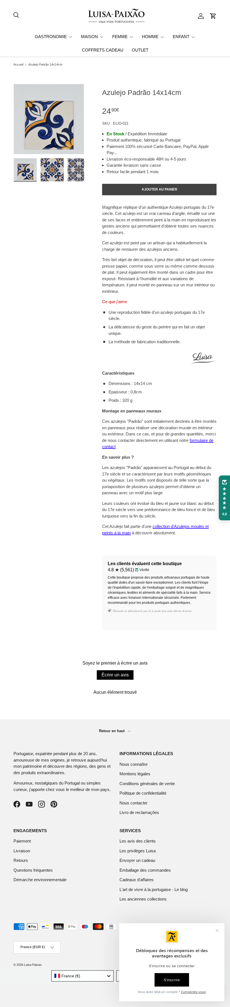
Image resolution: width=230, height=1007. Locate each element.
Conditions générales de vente (147, 783)
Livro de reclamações (139, 812)
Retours (20, 860)
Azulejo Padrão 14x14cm (45, 64)
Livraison (21, 850)
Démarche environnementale (39, 879)
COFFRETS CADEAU (102, 50)
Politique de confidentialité (142, 793)
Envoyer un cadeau (137, 860)
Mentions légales (134, 773)
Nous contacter (133, 803)
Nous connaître (133, 764)
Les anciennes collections (143, 899)
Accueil (18, 64)
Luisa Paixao (33, 964)
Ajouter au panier (159, 189)
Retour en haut (112, 731)
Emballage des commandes (145, 870)
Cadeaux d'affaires (136, 879)
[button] (213, 16)
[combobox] (82, 976)
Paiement (22, 841)
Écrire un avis (115, 674)
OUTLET (140, 50)
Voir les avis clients (129, 620)
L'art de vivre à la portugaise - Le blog (153, 889)
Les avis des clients (137, 841)
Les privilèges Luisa (137, 850)
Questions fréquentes (33, 870)
